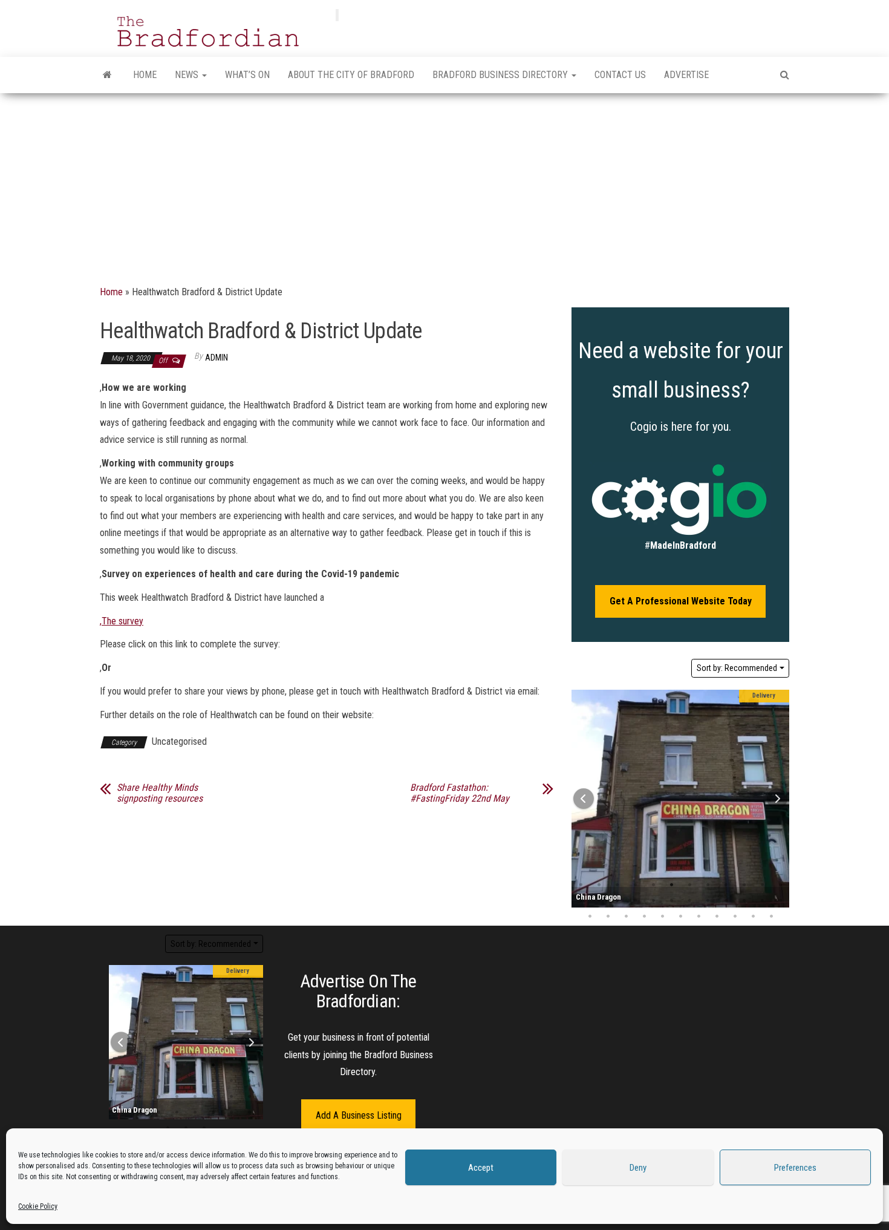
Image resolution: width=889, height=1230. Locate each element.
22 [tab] (744, 901)
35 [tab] (771, 917)
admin (216, 357)
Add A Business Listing (359, 1115)
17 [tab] (653, 901)
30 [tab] (680, 917)
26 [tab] (608, 917)
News (188, 74)
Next (777, 799)
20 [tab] (708, 901)
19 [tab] (689, 901)
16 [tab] (635, 901)
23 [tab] (762, 901)
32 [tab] (717, 917)
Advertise (686, 74)
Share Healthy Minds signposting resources (160, 793)
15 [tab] (617, 901)
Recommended (737, 668)
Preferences (795, 1167)
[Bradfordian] (107, 75)
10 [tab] (744, 885)
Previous (584, 799)
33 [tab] (735, 917)
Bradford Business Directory (501, 74)
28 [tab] (644, 917)
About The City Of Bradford (351, 74)
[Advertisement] (444, 184)
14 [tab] (599, 901)
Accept (480, 1167)
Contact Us (620, 74)
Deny (638, 1167)
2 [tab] (599, 885)
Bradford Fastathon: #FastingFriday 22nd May (459, 793)
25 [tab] (590, 917)
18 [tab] (671, 901)
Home (145, 74)
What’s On (247, 74)
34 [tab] (753, 917)
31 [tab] (698, 917)
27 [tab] (626, 917)
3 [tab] (617, 885)
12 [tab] (177, 1081)
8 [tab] (708, 885)
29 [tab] (662, 917)
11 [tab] (762, 885)
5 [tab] (653, 885)
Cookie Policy (37, 1206)
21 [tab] (726, 901)
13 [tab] (195, 1081)
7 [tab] (689, 885)
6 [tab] (671, 885)
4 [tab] (635, 885)
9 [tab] (726, 885)
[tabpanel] (680, 799)
